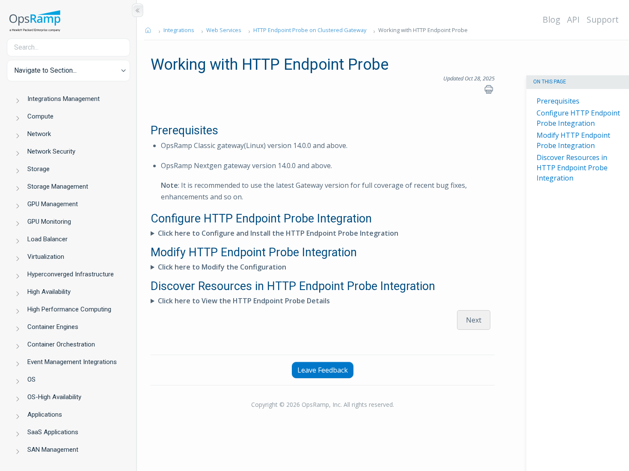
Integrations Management (63, 99)
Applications (44, 414)
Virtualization (45, 257)
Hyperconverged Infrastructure (70, 274)
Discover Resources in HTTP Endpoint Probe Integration (572, 168)
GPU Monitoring (49, 221)
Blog (551, 19)
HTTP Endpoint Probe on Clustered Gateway (309, 30)
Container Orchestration (61, 344)
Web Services (223, 30)
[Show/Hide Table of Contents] (137, 10)
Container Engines (52, 327)
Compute (40, 116)
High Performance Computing (69, 309)
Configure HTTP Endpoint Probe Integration (578, 118)
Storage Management (57, 186)
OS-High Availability (54, 397)
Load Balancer (47, 239)
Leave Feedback (322, 370)
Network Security (51, 151)
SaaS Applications (52, 432)
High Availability (49, 292)
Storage (38, 169)
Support (603, 19)
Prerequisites (558, 101)
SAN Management (52, 449)
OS (31, 379)
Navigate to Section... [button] (45, 70)
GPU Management (52, 204)
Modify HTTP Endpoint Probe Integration (573, 140)
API (573, 19)
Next (473, 320)
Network (39, 134)
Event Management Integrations (72, 362)
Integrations (178, 30)
